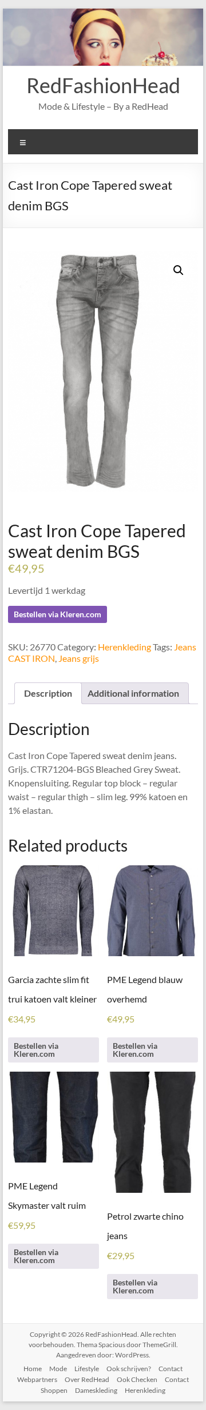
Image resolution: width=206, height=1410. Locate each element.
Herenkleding (124, 646)
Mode (58, 1368)
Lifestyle (86, 1368)
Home (32, 1368)
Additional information (133, 693)
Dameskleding (96, 1390)
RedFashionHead (103, 85)
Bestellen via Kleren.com (57, 614)
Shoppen (54, 1390)
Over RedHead (87, 1379)
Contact (171, 1368)
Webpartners (37, 1379)
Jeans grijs (78, 658)
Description (48, 693)
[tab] (48, 693)
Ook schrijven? (128, 1368)
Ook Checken (137, 1379)
